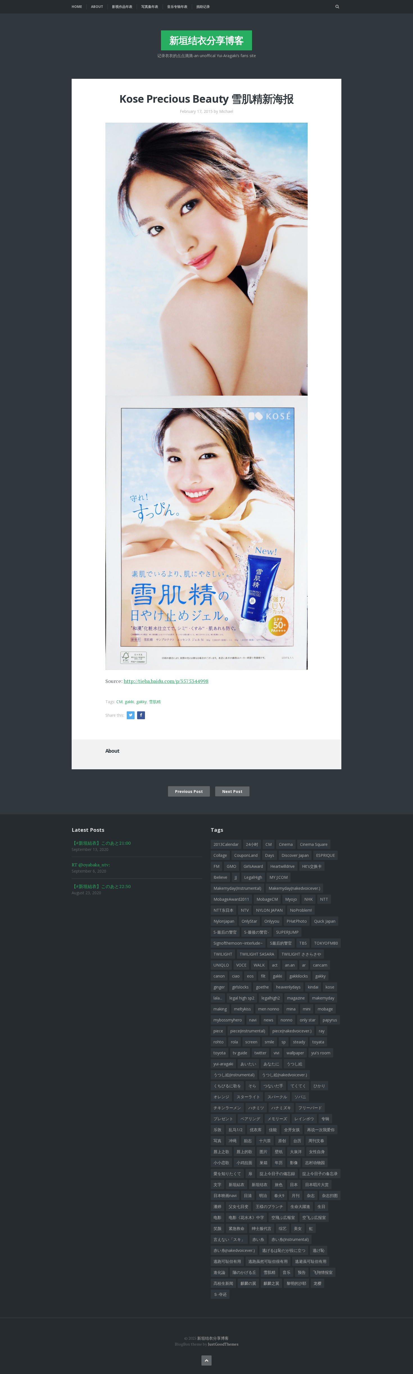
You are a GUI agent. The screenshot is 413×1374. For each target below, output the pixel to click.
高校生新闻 (223, 1283)
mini (306, 1009)
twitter (260, 1052)
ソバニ (300, 1096)
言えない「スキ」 (229, 1239)
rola (234, 1041)
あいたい (248, 1063)
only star (308, 1020)
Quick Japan (324, 921)
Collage (220, 855)
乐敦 (217, 1129)
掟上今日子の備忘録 (277, 1173)
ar (304, 965)
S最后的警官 (281, 943)
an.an (290, 965)
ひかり (319, 1085)
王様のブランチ (269, 1206)
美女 (298, 1228)
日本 (294, 1184)
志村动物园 (315, 1162)
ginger (219, 987)
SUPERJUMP (287, 932)
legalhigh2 (271, 998)
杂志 (311, 1195)
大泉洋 (296, 1151)
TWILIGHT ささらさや (301, 954)
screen (251, 1041)
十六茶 (265, 1140)
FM (216, 866)
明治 (263, 1195)
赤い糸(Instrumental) (290, 1239)
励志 (248, 1140)
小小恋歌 (221, 1162)
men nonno (268, 1009)
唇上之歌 (221, 1151)
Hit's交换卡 (312, 866)
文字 (217, 1184)
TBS (303, 943)
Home (77, 6)
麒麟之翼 (271, 1283)
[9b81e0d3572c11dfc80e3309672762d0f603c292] (206, 258)
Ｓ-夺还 (220, 1294)
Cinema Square (314, 844)
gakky (141, 701)
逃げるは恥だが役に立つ (283, 1250)
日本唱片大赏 (317, 1184)
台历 (297, 1140)
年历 (279, 1162)
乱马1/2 (235, 1129)
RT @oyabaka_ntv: (91, 865)
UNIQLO (221, 965)
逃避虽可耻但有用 (310, 1261)
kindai (313, 987)
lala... (218, 998)
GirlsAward (253, 866)
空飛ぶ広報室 (283, 1217)
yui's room (320, 1052)
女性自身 (317, 1151)
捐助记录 (203, 6)
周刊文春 (316, 1140)
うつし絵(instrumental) (234, 1074)
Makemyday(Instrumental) (237, 888)
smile (269, 1041)
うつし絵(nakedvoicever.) (284, 1074)
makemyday (323, 998)
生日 (321, 1206)
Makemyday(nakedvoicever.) (294, 888)
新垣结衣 (259, 1184)
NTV (245, 910)
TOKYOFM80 (326, 943)
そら (252, 1085)
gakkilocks (298, 976)
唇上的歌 (244, 1151)
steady (299, 1041)
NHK (308, 899)
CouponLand (246, 855)
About (97, 6)
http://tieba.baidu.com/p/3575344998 (166, 681)
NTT (324, 899)
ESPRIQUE (325, 855)
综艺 (283, 1228)
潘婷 (217, 1206)
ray (321, 1031)
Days (269, 855)
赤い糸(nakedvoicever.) (234, 1250)
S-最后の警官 (225, 932)
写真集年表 (149, 6)
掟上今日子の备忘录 (320, 1173)
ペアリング (250, 1118)
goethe (262, 987)
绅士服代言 (261, 1228)
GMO (231, 866)
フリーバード (310, 1107)
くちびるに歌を (227, 1085)
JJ (236, 877)
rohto (219, 1041)
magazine (296, 998)
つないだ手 (273, 1085)
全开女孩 (292, 1129)
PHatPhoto (297, 921)
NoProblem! (301, 910)
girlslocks (240, 987)
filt (263, 976)
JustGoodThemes (223, 1344)
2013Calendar (226, 844)
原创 (282, 1140)
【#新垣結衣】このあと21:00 (101, 843)
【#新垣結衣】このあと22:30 (101, 886)
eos (250, 976)
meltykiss (242, 1009)
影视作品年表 (122, 6)
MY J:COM (278, 877)
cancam (320, 965)
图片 (263, 1151)
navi (253, 1020)
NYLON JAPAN (269, 910)
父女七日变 (238, 1206)
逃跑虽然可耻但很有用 (268, 1261)
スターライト (248, 1096)
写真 (217, 1140)
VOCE (241, 965)
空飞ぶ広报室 (314, 1217)
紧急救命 (236, 1228)
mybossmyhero (228, 1020)
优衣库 (256, 1129)
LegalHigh (253, 877)
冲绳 (233, 1140)
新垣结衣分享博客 (206, 40)
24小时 (252, 844)
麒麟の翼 (248, 1283)
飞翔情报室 (323, 1272)
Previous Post (189, 791)
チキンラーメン (227, 1107)
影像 (294, 1162)
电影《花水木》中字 (246, 1217)
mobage (325, 1009)
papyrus (330, 1020)
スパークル (277, 1096)
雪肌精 (155, 701)
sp (284, 1041)
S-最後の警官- (256, 932)
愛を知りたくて (227, 1173)
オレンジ (221, 1096)
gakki (129, 701)
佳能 (273, 1129)
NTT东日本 (223, 910)
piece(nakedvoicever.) (292, 1031)
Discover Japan (295, 855)
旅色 (279, 1184)
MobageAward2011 (231, 899)
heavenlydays (288, 987)
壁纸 (279, 1151)
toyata (318, 1041)
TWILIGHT (223, 954)
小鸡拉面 (244, 1162)
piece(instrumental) (247, 1031)
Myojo (291, 899)
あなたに (271, 1063)
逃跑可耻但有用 (227, 1261)
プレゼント (223, 1118)
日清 (248, 1195)
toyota (220, 1052)
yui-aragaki (223, 1063)
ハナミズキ (281, 1107)
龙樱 (317, 1283)
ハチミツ (256, 1107)
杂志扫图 (330, 1195)
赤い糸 (258, 1239)
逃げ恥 (318, 1250)
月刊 (295, 1195)
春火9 (279, 1195)
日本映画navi (225, 1195)
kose (330, 987)
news (268, 1020)
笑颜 (217, 1228)
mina (291, 1009)
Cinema (286, 844)
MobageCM (267, 899)
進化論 (219, 1272)
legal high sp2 (242, 998)
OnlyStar (249, 921)
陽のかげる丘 (244, 1272)
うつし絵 (294, 1063)
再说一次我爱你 (321, 1129)
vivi (276, 1052)
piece (218, 1031)
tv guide (240, 1052)
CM (119, 701)
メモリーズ (277, 1118)
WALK (259, 965)
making (220, 1009)
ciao (236, 976)
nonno (286, 1020)
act (275, 965)
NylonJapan (224, 921)
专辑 (325, 1118)
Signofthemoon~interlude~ (238, 943)
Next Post (232, 791)
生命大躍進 (300, 1206)
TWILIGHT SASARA (257, 954)
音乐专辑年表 (177, 6)
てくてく (298, 1085)
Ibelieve (220, 877)
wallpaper (295, 1052)
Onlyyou (271, 921)
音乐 (287, 1272)
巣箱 (263, 1162)
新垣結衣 (236, 1184)
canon (219, 976)
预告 (302, 1272)
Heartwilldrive (282, 866)
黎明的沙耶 (296, 1283)
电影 (217, 1217)
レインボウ (304, 1118)
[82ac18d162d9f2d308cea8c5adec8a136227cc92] (206, 532)
